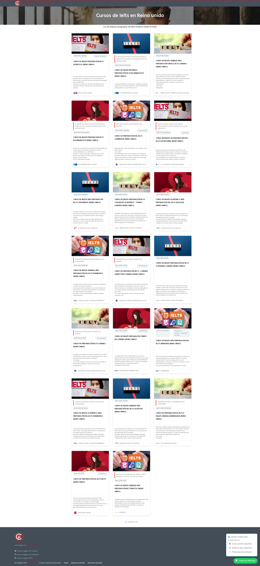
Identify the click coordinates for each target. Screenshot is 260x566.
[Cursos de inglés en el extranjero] (19, 542)
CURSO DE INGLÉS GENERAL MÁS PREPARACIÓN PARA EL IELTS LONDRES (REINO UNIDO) (171, 63)
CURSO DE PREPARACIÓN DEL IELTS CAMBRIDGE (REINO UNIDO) (128, 137)
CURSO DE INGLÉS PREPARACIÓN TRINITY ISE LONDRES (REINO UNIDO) (131, 338)
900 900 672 (46, 3)
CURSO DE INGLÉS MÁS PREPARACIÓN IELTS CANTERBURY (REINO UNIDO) (88, 201)
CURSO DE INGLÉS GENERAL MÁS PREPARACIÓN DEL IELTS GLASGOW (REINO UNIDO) (129, 408)
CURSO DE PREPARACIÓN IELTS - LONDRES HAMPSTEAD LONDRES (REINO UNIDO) (131, 273)
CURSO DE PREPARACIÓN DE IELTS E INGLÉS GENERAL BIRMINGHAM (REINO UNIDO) (171, 416)
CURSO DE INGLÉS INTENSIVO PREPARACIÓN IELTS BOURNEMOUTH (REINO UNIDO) (129, 73)
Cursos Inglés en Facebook (27, 554)
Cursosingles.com (30, 3)
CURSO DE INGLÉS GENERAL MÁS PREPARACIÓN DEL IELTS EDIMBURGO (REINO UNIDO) (88, 273)
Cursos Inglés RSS (24, 558)
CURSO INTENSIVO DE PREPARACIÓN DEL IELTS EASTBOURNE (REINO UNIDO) (172, 140)
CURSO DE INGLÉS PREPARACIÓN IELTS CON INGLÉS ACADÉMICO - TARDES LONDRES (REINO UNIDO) (130, 202)
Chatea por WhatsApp (247, 561)
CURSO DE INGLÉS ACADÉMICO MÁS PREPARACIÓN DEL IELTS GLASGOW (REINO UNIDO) (170, 202)
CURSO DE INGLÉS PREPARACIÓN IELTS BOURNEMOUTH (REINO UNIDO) (88, 139)
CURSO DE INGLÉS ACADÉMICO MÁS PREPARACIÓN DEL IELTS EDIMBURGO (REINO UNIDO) (88, 416)
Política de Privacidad (34, 545)
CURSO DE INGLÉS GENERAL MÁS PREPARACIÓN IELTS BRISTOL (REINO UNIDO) (129, 488)
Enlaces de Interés (78, 563)
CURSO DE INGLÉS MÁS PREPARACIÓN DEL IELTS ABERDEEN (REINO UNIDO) (172, 342)
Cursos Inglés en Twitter (27, 551)
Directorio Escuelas (95, 563)
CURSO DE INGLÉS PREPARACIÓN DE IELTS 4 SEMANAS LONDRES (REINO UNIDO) (172, 265)
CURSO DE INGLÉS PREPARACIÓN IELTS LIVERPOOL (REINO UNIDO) (88, 63)
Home (66, 563)
